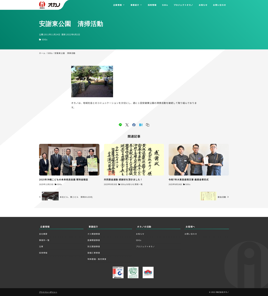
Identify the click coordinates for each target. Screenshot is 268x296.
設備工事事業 (94, 252)
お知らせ (203, 4)
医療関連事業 (94, 240)
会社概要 (43, 233)
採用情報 (152, 4)
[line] (120, 124)
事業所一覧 (44, 240)
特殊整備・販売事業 (97, 259)
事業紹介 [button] (135, 4)
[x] (127, 124)
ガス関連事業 (94, 233)
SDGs (165, 4)
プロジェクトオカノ (183, 4)
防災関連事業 (94, 246)
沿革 (41, 246)
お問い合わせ (219, 4)
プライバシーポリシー (48, 292)
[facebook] (134, 124)
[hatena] (141, 124)
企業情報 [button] (117, 4)
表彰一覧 (139, 184)
